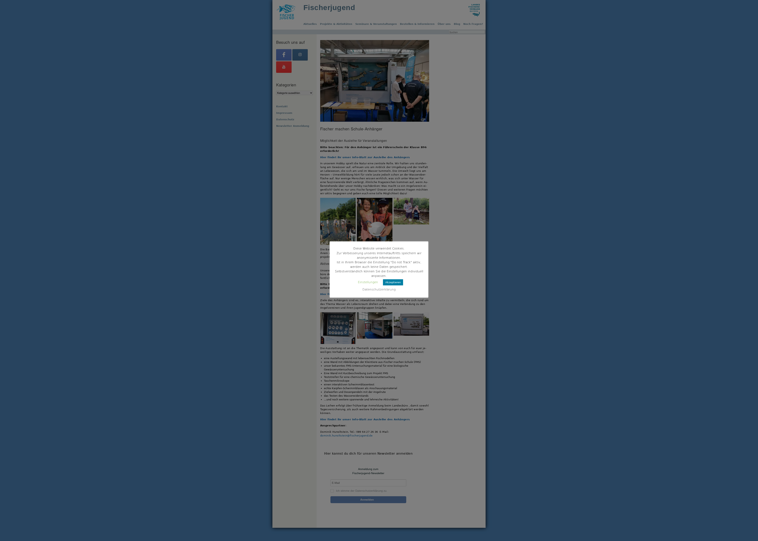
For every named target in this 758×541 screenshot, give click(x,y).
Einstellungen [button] (368, 282)
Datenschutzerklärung (379, 289)
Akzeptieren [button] (393, 282)
